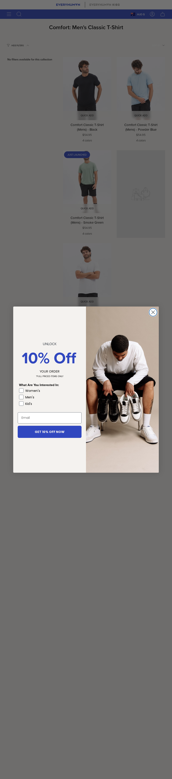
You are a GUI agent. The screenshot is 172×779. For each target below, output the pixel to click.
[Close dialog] (153, 312)
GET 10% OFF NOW (49, 432)
